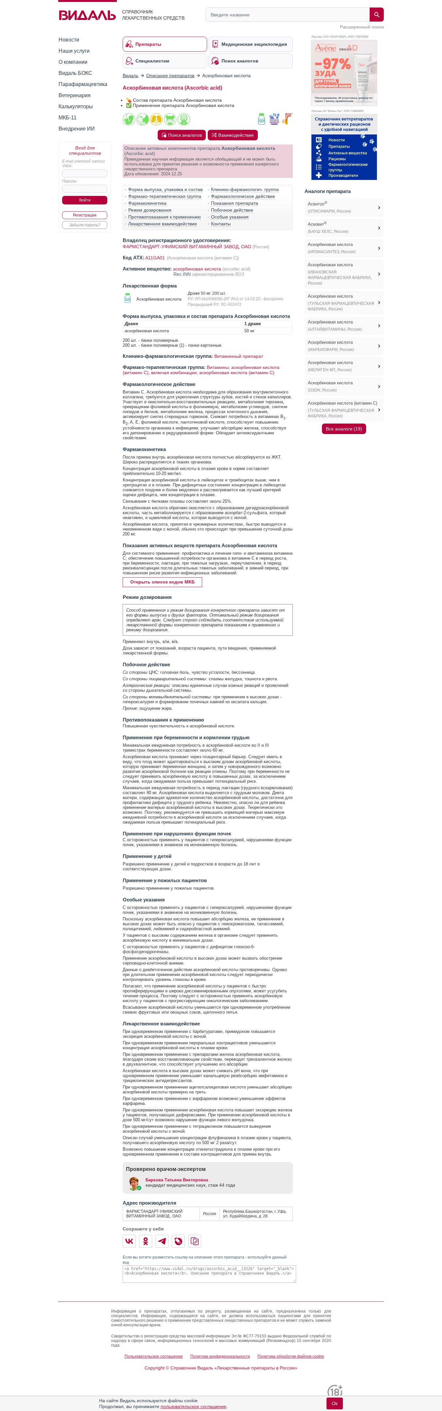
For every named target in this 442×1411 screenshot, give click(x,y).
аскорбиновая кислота (197, 268)
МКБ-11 (68, 117)
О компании (73, 62)
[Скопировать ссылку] (194, 1241)
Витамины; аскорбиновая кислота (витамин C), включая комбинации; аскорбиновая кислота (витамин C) (201, 370)
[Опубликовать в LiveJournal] (178, 1241)
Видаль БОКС (75, 73)
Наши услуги (74, 51)
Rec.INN (182, 274)
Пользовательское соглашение (154, 1356)
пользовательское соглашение (193, 1406)
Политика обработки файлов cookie (290, 1356)
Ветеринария (75, 95)
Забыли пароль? (84, 225)
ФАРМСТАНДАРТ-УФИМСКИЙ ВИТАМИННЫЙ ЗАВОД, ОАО (187, 246)
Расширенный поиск (362, 26)
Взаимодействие (236, 135)
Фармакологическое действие (243, 196)
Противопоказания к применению (164, 216)
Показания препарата (234, 203)
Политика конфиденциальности (220, 1356)
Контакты (221, 223)
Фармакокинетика (147, 203)
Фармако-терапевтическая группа (164, 196)
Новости (69, 40)
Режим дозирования (149, 210)
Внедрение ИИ (77, 128)
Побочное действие (232, 210)
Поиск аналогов (185, 135)
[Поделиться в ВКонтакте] (129, 1241)
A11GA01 (155, 257)
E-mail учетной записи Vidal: (83, 163)
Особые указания (230, 216)
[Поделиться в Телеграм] (161, 1241)
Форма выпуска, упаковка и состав (165, 189)
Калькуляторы (76, 106)
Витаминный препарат (238, 356)
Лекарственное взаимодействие (162, 223)
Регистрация (85, 215)
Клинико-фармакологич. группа (245, 189)
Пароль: (69, 181)
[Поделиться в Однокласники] (145, 1241)
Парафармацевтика (83, 84)
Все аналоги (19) (344, 428)
